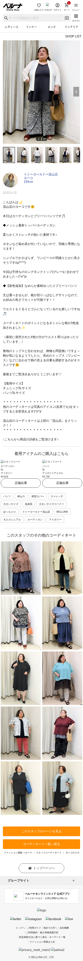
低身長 (28, 504)
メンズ (51, 27)
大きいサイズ (10, 504)
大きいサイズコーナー (51, 504)
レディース (11, 27)
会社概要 (64, 927)
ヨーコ (28, 178)
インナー (31, 27)
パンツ (7, 496)
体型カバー (37, 496)
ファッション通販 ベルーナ (18, 852)
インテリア (71, 27)
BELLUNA (62, 511)
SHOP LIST (73, 36)
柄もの (21, 496)
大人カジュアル (12, 519)
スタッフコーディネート (49, 852)
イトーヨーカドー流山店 (41, 174)
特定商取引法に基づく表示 (33, 937)
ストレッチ (57, 496)
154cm (28, 181)
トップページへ (44, 868)
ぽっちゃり (9, 511)
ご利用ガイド (34, 927)
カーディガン (34, 519)
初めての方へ (50, 927)
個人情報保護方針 (49, 932)
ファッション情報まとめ (42, 941)
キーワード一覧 (57, 937)
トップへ (20, 927)
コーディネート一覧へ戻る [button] (41, 844)
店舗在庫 (21, 483)
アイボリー (55, 519)
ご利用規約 (32, 932)
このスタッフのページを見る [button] (41, 831)
